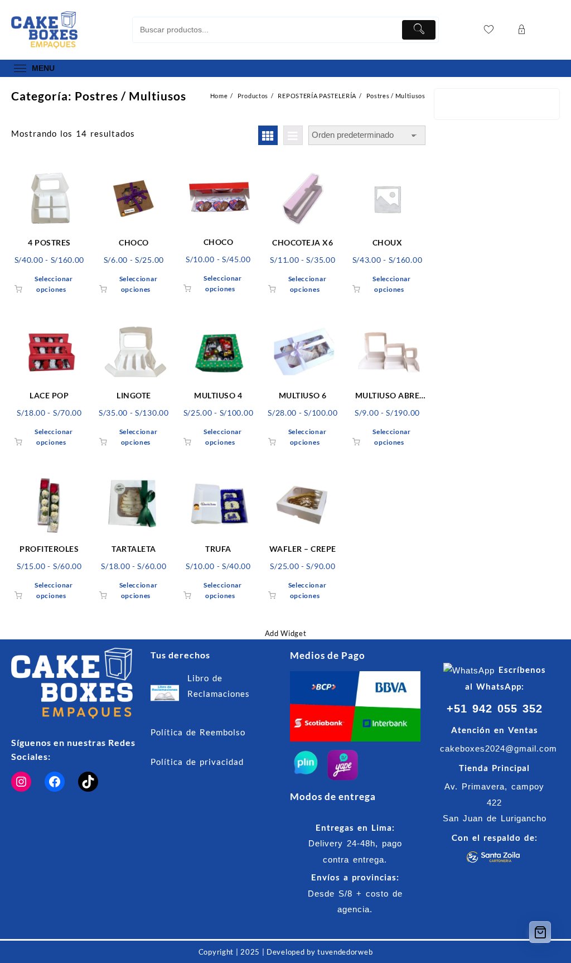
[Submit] (419, 30)
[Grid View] (268, 135)
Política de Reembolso (198, 732)
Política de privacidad (197, 762)
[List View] (293, 135)
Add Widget (286, 633)
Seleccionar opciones (54, 284)
